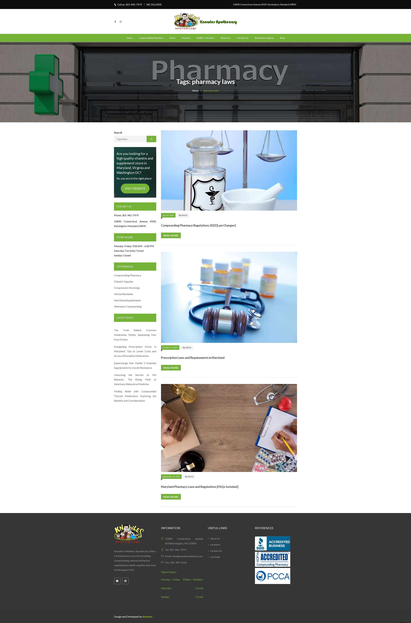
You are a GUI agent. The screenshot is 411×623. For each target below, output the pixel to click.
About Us (225, 37)
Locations (215, 544)
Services (186, 37)
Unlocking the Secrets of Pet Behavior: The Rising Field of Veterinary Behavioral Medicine (135, 379)
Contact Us (242, 37)
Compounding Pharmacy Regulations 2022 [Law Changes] (198, 225)
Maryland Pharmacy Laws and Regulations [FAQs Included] (199, 486)
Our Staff (215, 557)
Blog (282, 37)
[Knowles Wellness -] (205, 21)
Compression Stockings (127, 287)
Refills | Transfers (205, 37)
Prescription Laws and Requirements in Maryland (193, 357)
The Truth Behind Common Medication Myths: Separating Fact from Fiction (135, 335)
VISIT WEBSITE (135, 188)
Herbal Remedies (123, 294)
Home (129, 37)
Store (172, 37)
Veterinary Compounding (128, 306)
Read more (170, 235)
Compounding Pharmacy (151, 37)
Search (118, 132)
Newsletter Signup (264, 37)
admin (184, 215)
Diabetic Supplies (123, 281)
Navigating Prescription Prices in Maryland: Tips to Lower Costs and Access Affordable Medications (135, 351)
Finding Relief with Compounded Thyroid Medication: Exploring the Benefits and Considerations (135, 396)
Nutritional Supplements (127, 300)
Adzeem (147, 616)
